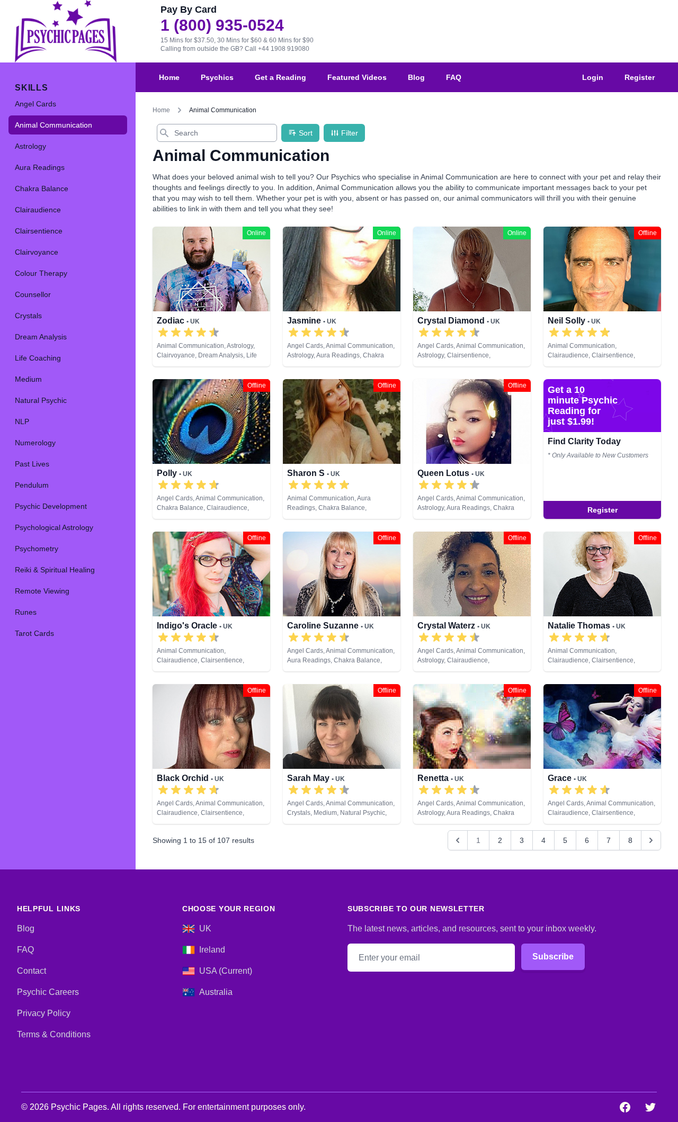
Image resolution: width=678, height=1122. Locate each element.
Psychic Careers (48, 992)
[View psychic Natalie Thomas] (602, 601)
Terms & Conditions (54, 1034)
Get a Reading (280, 77)
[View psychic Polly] (211, 449)
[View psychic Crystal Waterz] (472, 601)
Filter (349, 133)
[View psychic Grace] (602, 754)
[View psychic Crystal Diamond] (472, 296)
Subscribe (553, 956)
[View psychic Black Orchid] (211, 754)
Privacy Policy (43, 1013)
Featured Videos (357, 77)
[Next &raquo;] (651, 840)
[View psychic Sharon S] (341, 449)
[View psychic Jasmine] (341, 296)
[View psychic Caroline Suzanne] (341, 601)
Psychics (217, 77)
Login (592, 77)
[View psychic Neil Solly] (602, 296)
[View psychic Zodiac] (211, 296)
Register (640, 77)
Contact (31, 970)
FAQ (453, 77)
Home (169, 77)
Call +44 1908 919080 (277, 48)
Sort (306, 133)
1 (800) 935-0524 (222, 25)
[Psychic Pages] (66, 31)
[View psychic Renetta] (472, 754)
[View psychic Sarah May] (341, 754)
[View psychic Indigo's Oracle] (602, 449)
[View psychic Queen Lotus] (472, 449)
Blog (416, 77)
